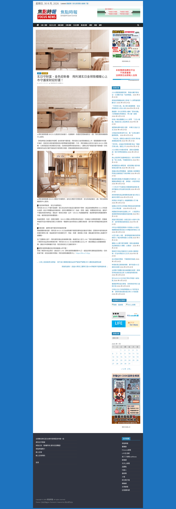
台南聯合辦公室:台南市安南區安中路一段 (50, 439)
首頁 (37, 462)
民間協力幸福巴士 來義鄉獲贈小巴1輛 (125, 200)
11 (133, 353)
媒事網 (124, 460)
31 (129, 364)
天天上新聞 (126, 463)
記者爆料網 (126, 490)
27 (113, 364)
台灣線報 (125, 487)
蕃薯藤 (124, 447)
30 (125, 364)
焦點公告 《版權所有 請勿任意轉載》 (48, 445)
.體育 (90, 25)
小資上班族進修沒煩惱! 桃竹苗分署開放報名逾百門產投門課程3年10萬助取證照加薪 (69, 262)
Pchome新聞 (126, 450)
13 (113, 357)
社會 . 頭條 (44, 25)
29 (121, 364)
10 (129, 353)
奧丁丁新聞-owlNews (129, 457)
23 (125, 360)
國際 (100, 25)
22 (121, 360)
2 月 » (129, 369)
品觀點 (124, 467)
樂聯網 (124, 483)
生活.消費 (76, 25)
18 (133, 357)
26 (137, 360)
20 (113, 360)
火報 (123, 477)
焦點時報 (68, 12)
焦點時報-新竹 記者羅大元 (57, 83)
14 (117, 357)
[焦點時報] (38, 25)
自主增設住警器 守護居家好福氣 (123, 259)
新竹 (39, 73)
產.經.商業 (84, 25)
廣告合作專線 (40, 442)
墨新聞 (124, 473)
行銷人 (124, 470)
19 (137, 357)
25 (133, 360)
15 (121, 357)
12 (137, 353)
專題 (95, 25)
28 (117, 364)
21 (117, 360)
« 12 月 (123, 369)
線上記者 (39, 452)
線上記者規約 (40, 455)
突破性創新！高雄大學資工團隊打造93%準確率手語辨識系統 (85, 266)
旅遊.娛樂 (60, 25)
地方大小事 (52, 25)
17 (129, 357)
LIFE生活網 (126, 453)
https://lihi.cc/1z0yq (83, 253)
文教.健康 (68, 25)
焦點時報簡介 (40, 449)
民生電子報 (126, 480)
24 (129, 360)
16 (125, 357)
